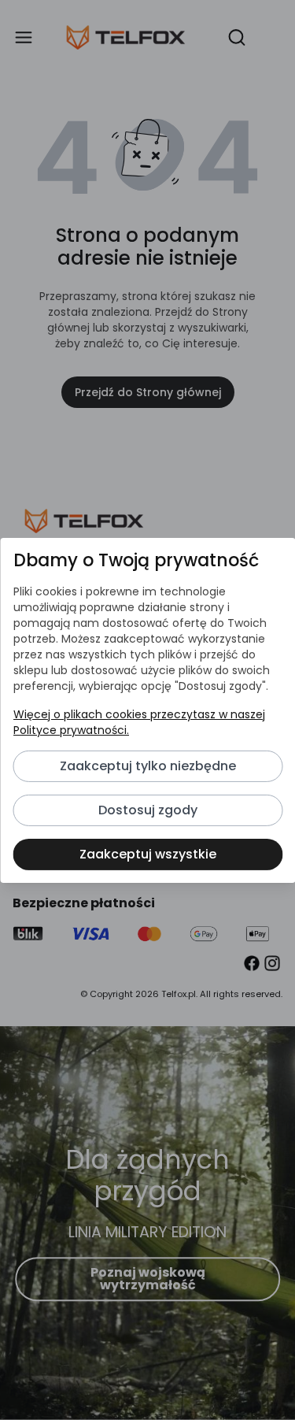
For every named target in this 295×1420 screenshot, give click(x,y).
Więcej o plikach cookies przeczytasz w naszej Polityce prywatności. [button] (138, 722)
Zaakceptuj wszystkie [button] (147, 854)
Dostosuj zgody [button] (147, 810)
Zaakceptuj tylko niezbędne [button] (148, 766)
